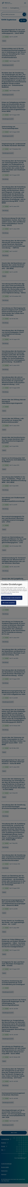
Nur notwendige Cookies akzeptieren (12, 597)
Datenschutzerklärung (6, 593)
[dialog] (14, 593)
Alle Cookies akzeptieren (9, 602)
